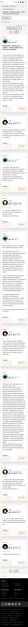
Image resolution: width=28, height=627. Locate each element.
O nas (15, 591)
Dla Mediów (3, 595)
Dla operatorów (4, 591)
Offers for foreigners (5, 624)
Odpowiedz (21, 108)
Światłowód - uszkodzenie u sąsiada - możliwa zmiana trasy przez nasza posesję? (12, 47)
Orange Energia (18, 615)
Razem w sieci (4, 611)
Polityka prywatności (13, 620)
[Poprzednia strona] (10, 32)
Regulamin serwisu (13, 617)
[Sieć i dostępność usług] (12, 28)
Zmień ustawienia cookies (13, 611)
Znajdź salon (16, 583)
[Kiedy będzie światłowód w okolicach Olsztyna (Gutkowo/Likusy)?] (18, 28)
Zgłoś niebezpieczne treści (6, 613)
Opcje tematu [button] (5, 18)
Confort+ (3, 615)
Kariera (15, 595)
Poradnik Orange (10, 615)
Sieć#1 (9, 609)
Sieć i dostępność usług (8, 9)
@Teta (4, 210)
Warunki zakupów (4, 620)
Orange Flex (3, 609)
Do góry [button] (4, 576)
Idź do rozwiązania (23, 25)
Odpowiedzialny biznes (16, 609)
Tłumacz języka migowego (18, 613)
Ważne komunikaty (4, 617)
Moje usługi (12, 6)
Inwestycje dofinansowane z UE (16, 624)
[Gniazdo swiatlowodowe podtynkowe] (20, 28)
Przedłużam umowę (5, 584)
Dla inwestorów (4, 593)
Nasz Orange (5, 6)
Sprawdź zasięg (17, 584)
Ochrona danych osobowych (6, 622)
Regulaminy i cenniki (5, 586)
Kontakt (15, 593)
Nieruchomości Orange (18, 622)
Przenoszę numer (4, 583)
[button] (25, 38)
